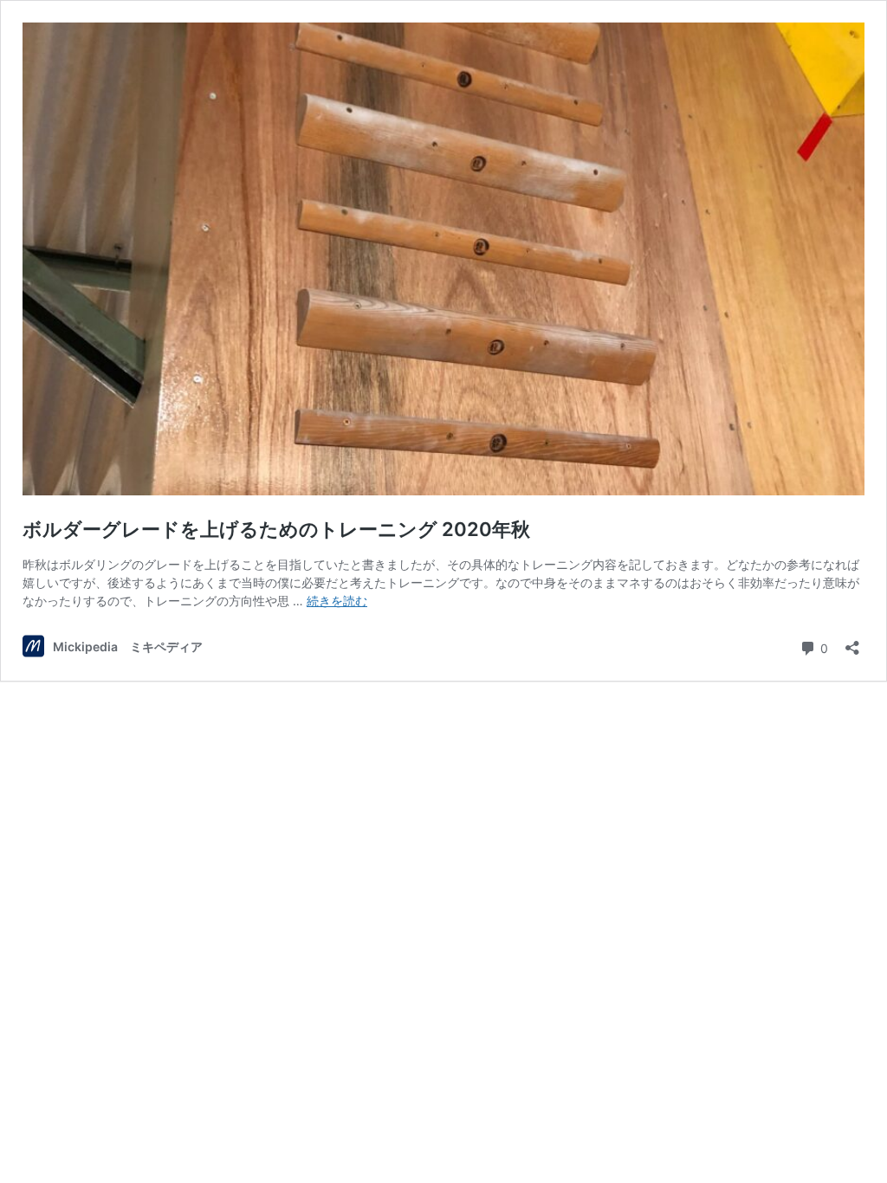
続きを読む (337, 600)
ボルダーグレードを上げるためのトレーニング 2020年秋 (276, 529)
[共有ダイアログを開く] (852, 642)
